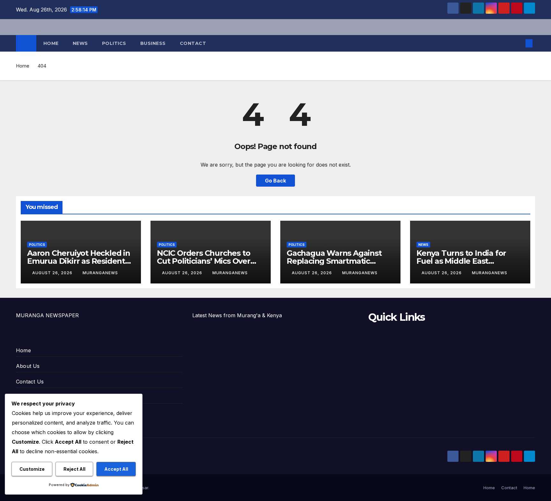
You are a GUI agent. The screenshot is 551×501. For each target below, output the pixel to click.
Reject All (74, 469)
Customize (32, 469)
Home (51, 43)
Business (153, 43)
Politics (114, 43)
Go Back (275, 180)
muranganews (100, 272)
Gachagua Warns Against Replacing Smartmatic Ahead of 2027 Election (334, 261)
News (80, 43)
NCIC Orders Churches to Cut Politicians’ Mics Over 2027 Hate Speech (203, 261)
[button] (518, 43)
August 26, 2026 (53, 272)
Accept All (116, 469)
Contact (193, 43)
